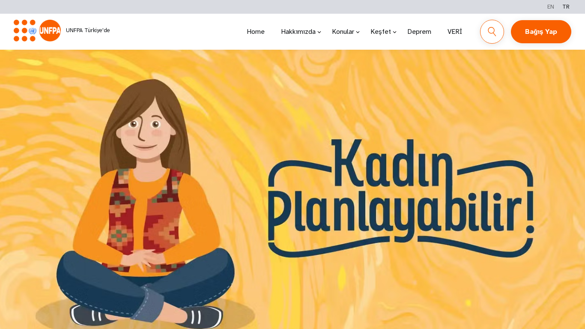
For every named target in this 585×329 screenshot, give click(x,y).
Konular (343, 31)
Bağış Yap (541, 31)
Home (256, 31)
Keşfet (380, 31)
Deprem (419, 31)
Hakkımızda (298, 31)
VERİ (455, 31)
